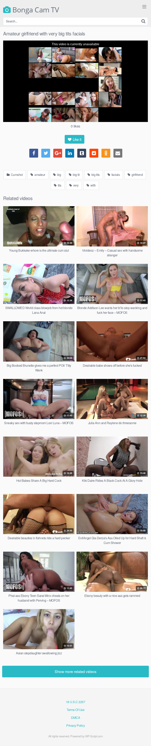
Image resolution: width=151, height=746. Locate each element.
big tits (95, 174)
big (58, 174)
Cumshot (16, 174)
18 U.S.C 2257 (75, 702)
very (75, 185)
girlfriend (137, 174)
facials (115, 174)
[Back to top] (144, 737)
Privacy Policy (75, 725)
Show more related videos (75, 671)
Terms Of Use (75, 709)
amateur (39, 174)
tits (59, 185)
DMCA (75, 717)
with (93, 185)
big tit (76, 174)
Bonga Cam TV (35, 9)
